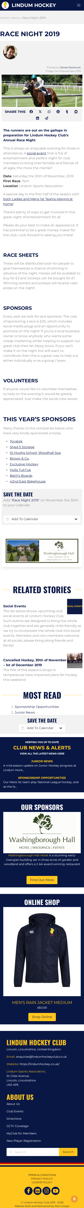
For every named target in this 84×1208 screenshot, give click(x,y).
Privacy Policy (42, 1178)
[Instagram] (46, 1191)
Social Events (14, 606)
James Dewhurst (70, 67)
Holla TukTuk (20, 470)
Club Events (15, 1111)
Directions (14, 1118)
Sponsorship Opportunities (37, 707)
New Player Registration (24, 1141)
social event (36, 153)
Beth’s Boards (21, 476)
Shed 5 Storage (22, 447)
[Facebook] (28, 1191)
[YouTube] (55, 1191)
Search (68, 1152)
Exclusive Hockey (24, 464)
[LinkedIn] (37, 1191)
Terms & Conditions (42, 1175)
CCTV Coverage (17, 1126)
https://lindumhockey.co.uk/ (39, 1064)
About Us (13, 1104)
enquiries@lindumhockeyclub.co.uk (41, 1057)
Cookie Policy (42, 1182)
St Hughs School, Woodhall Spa (35, 453)
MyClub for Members (21, 1133)
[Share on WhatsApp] (49, 112)
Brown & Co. (19, 458)
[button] (78, 5)
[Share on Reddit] (76, 112)
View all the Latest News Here (42, 753)
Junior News (25, 712)
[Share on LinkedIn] (37, 118)
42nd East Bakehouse (28, 481)
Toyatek (16, 441)
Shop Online (42, 1017)
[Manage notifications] (74, 1199)
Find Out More (42, 880)
